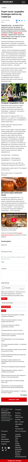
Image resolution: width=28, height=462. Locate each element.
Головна (4, 7)
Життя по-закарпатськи (19, 416)
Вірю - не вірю (19, 422)
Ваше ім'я (4, 245)
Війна (16, 426)
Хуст (16, 440)
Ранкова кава (19, 429)
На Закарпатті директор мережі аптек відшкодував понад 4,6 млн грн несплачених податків (12, 361)
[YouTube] (9, 448)
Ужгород (17, 434)
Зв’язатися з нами (5, 412)
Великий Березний (20, 456)
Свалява (17, 445)
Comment (3, 268)
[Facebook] (2, 448)
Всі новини (24, 395)
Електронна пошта (6, 251)
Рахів (16, 442)
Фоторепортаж (5, 441)
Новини (3, 437)
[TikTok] (6, 450)
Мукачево (18, 436)
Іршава (17, 443)
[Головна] (8, 2)
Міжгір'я (17, 453)
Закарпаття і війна (14, 399)
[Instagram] (5, 448)
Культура (17, 419)
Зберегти (4, 298)
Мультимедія (5, 439)
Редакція (4, 444)
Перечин (17, 455)
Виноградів (18, 449)
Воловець (18, 451)
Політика (17, 413)
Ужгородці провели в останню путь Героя (12, 330)
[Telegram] (2, 450)
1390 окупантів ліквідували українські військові (13, 366)
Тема (2, 262)
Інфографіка (18, 424)
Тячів (16, 438)
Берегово (18, 447)
